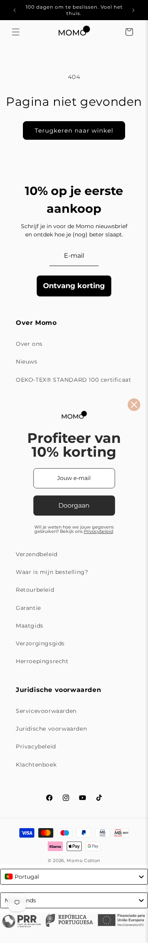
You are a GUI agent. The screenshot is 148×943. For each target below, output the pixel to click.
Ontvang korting (74, 285)
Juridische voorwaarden (51, 728)
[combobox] (74, 877)
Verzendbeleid (37, 554)
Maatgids (29, 625)
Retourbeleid (35, 589)
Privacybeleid (36, 746)
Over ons (29, 343)
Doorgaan (74, 505)
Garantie (28, 607)
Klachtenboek (36, 764)
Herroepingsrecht (42, 661)
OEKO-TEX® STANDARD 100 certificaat (73, 379)
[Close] (133, 404)
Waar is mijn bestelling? (52, 572)
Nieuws (26, 361)
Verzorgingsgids (40, 643)
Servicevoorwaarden (46, 710)
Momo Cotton (83, 860)
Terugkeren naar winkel (74, 130)
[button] (15, 32)
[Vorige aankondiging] (14, 10)
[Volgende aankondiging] (133, 10)
